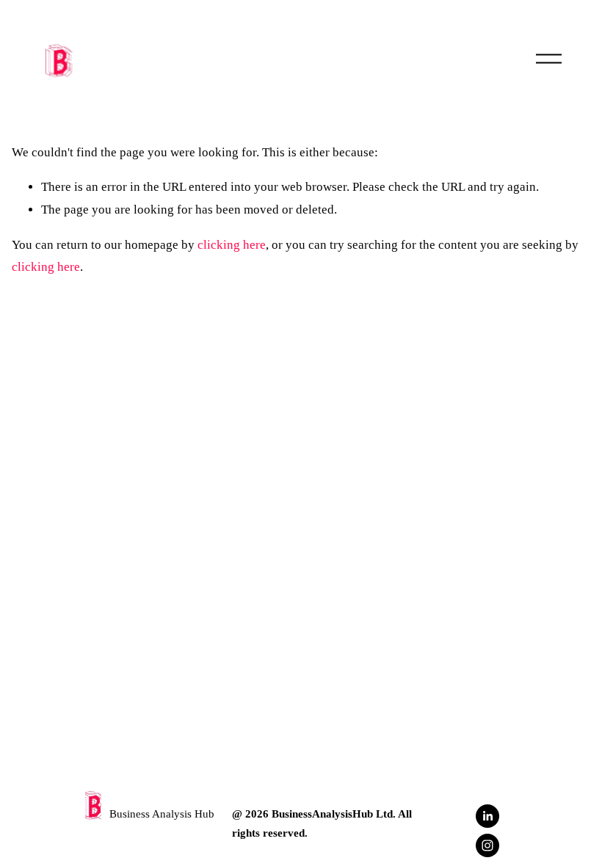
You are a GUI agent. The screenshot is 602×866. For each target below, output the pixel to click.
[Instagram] (487, 845)
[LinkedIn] (487, 816)
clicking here (231, 245)
